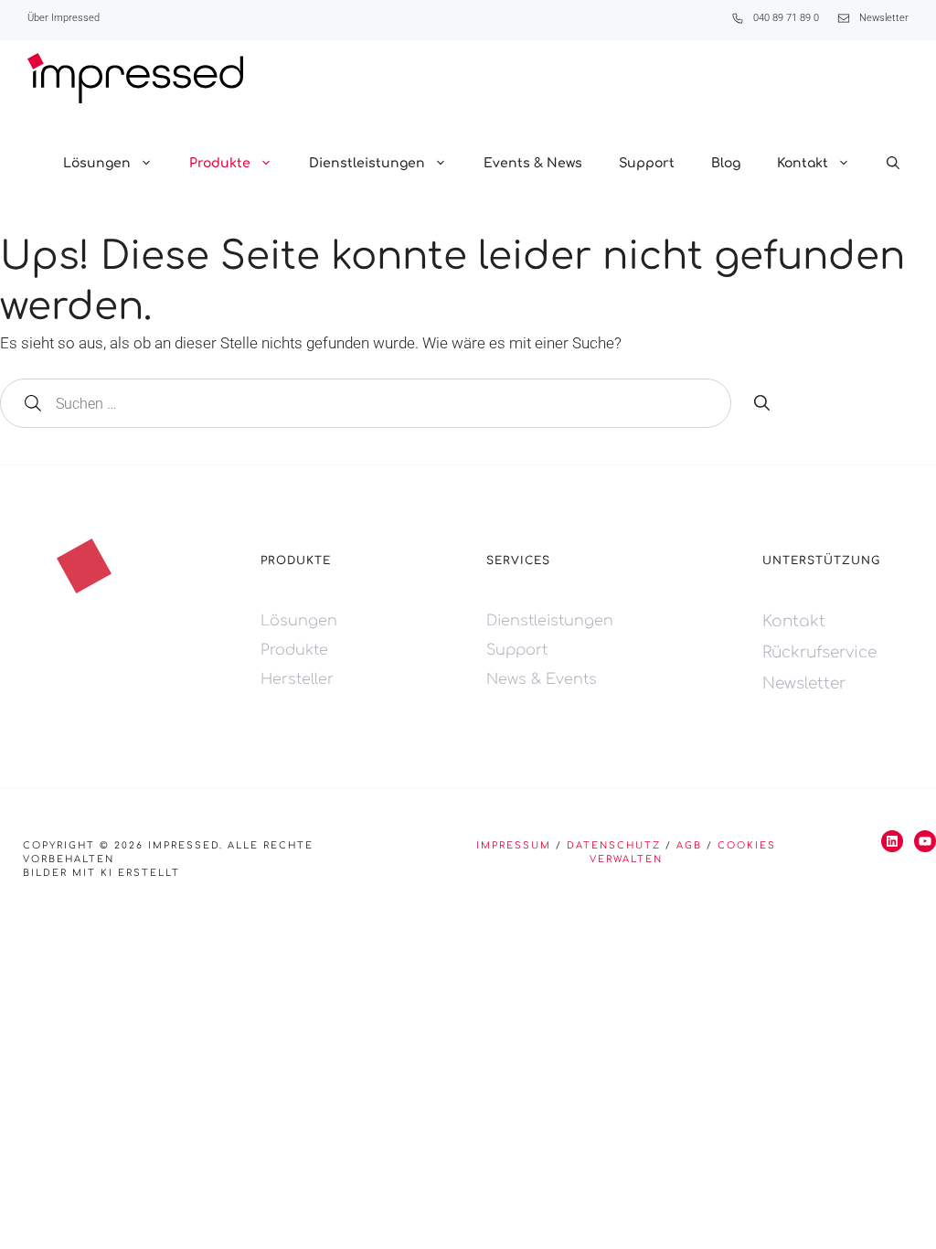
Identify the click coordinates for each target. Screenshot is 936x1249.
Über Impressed (63, 18)
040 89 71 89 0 (786, 18)
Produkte (219, 163)
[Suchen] (762, 404)
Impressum (513, 845)
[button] (893, 163)
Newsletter (884, 18)
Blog (725, 163)
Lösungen (97, 163)
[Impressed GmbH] (135, 78)
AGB (689, 845)
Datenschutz (614, 845)
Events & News (533, 163)
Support (647, 163)
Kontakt (802, 163)
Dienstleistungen (367, 163)
